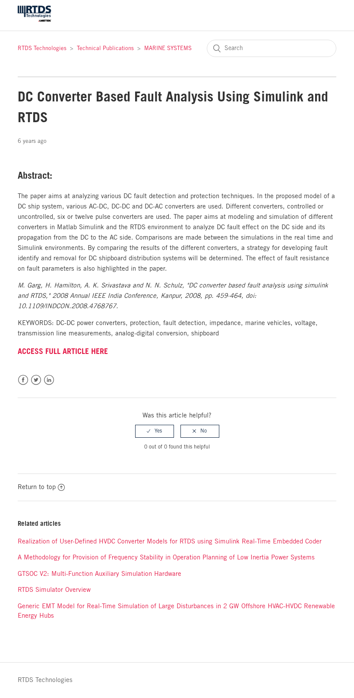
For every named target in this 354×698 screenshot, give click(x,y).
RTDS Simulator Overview (54, 590)
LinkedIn (49, 380)
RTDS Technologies (42, 48)
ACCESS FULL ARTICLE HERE (63, 351)
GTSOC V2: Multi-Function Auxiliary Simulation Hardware (99, 574)
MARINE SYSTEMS (168, 48)
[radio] (154, 431)
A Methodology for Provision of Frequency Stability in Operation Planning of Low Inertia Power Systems (166, 558)
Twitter (36, 380)
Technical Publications (105, 48)
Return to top (37, 487)
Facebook (23, 380)
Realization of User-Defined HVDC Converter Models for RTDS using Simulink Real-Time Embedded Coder (170, 542)
